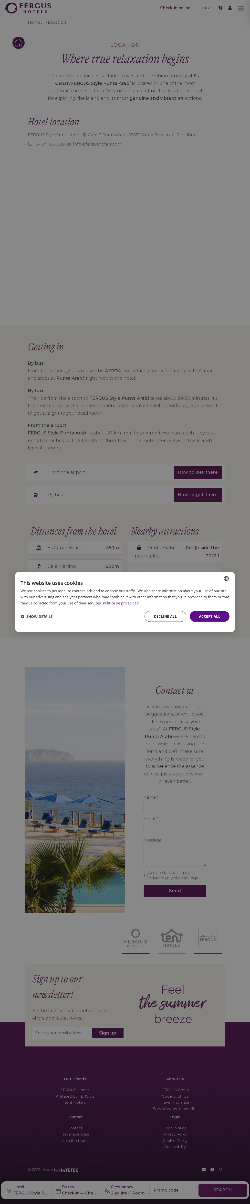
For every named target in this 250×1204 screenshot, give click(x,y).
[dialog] (125, 602)
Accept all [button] (209, 616)
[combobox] (226, 578)
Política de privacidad (121, 603)
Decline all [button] (165, 616)
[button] (36, 616)
